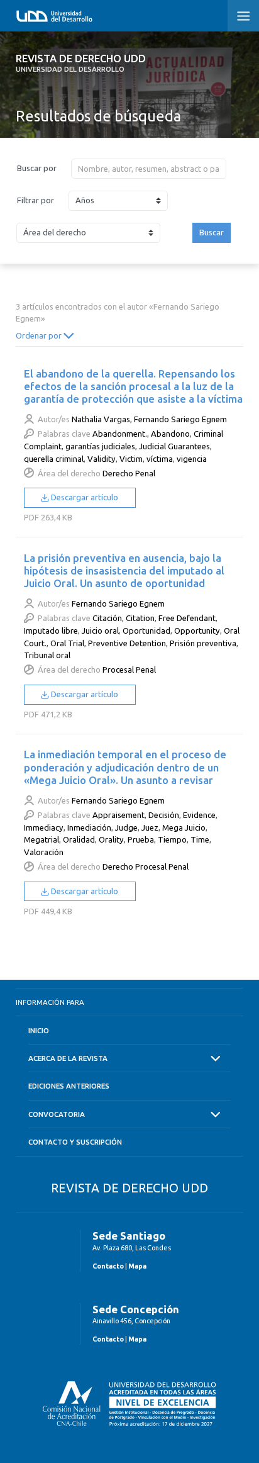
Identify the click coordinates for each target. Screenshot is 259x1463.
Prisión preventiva (203, 643)
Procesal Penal (129, 669)
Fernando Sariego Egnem (180, 419)
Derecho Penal (128, 473)
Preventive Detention (127, 643)
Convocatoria (56, 1114)
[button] (243, 15)
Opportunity (197, 630)
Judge (126, 827)
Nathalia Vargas (101, 419)
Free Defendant (187, 618)
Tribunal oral (47, 655)
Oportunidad (146, 630)
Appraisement (118, 814)
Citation (140, 618)
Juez (149, 827)
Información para (50, 1002)
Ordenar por (39, 335)
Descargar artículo (83, 497)
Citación (107, 618)
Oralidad (79, 839)
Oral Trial (67, 643)
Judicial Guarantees (174, 446)
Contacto (108, 1266)
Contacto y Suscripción (75, 1142)
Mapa (137, 1266)
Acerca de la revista (67, 1058)
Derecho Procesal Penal (145, 866)
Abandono (170, 433)
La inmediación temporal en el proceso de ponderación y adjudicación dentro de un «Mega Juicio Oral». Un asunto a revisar (125, 766)
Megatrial (41, 839)
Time (199, 839)
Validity (101, 458)
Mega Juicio (184, 827)
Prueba (141, 839)
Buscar (211, 232)
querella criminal (54, 458)
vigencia (192, 458)
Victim (131, 458)
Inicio (38, 1030)
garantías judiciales (100, 446)
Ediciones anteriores (68, 1086)
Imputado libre (51, 630)
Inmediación (89, 827)
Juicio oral (100, 630)
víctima (159, 458)
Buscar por (37, 168)
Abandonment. (119, 433)
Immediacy (43, 827)
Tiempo (172, 839)
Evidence (199, 814)
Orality (111, 839)
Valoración (43, 852)
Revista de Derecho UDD (81, 63)
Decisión (163, 814)
